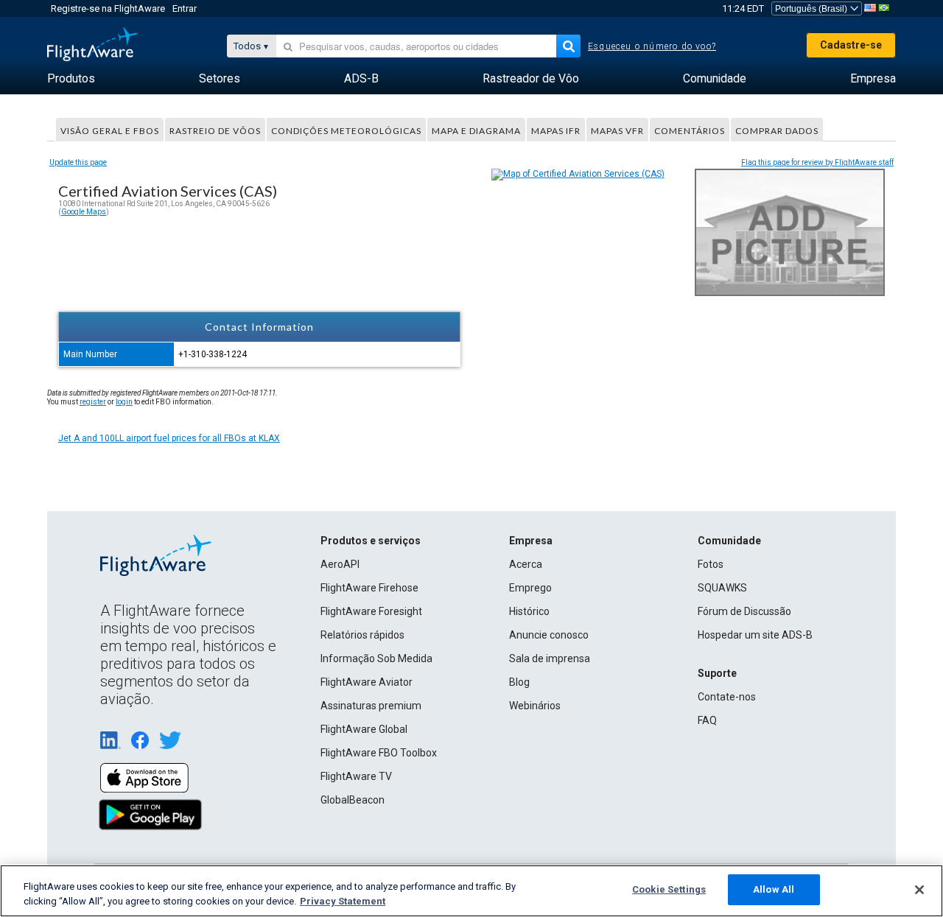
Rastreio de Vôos (215, 130)
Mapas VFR (617, 130)
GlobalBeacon (352, 800)
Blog (519, 682)
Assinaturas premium (370, 706)
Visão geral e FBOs (109, 130)
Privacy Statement (342, 901)
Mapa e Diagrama (476, 130)
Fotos (710, 564)
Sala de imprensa (549, 658)
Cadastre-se (851, 45)
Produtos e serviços (370, 541)
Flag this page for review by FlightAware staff (817, 162)
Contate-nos (727, 697)
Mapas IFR (556, 130)
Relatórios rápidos (362, 635)
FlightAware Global (363, 729)
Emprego (530, 588)
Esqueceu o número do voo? (652, 46)
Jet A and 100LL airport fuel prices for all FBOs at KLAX (169, 438)
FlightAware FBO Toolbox (378, 753)
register (93, 402)
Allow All (773, 889)
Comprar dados (776, 130)
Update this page (78, 162)
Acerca (525, 564)
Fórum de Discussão (744, 611)
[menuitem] (71, 78)
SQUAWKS (722, 588)
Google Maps (83, 212)
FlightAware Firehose (369, 588)
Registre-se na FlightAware (108, 8)
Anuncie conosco (549, 635)
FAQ (707, 720)
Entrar (184, 8)
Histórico (529, 611)
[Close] (919, 890)
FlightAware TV (356, 776)
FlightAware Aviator (366, 682)
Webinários (535, 706)
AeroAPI (340, 564)
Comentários (689, 130)
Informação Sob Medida (376, 658)
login (124, 402)
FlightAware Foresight (371, 611)
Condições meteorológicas (346, 130)
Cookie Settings (669, 889)
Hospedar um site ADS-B (755, 635)
